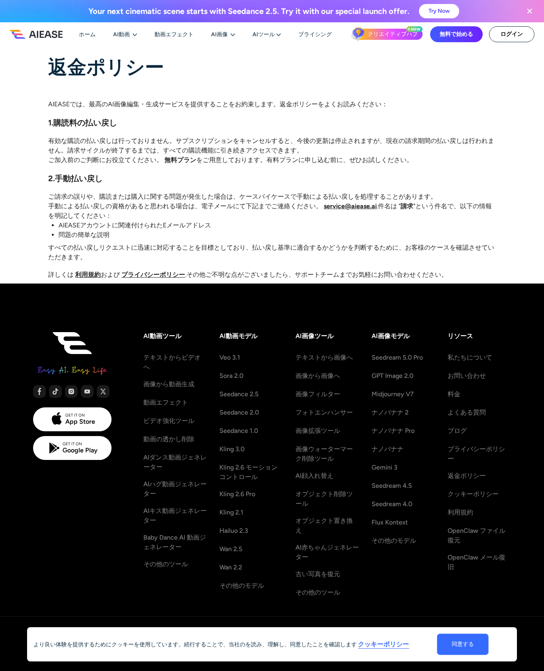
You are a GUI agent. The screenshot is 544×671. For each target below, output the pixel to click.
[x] (103, 391)
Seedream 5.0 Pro (397, 357)
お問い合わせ (467, 376)
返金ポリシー (467, 475)
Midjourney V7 (393, 394)
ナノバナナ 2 (390, 412)
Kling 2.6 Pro (237, 494)
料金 (454, 394)
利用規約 (460, 512)
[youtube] (87, 391)
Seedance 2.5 (238, 394)
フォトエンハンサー (324, 412)
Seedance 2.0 (239, 412)
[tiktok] (55, 391)
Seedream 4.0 (392, 504)
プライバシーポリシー (476, 453)
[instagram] (71, 391)
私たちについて (470, 357)
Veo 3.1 (229, 357)
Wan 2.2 (230, 567)
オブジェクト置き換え (324, 525)
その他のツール (165, 564)
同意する (463, 644)
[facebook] (39, 391)
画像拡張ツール (317, 430)
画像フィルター (317, 394)
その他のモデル (241, 585)
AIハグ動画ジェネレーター (175, 488)
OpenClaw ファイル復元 (476, 535)
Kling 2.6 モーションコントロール (248, 472)
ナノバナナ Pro (393, 430)
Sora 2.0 (231, 376)
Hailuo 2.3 (233, 530)
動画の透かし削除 (168, 439)
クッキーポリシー (473, 494)
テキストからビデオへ (172, 362)
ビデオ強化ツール (168, 421)
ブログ (457, 430)
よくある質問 (467, 412)
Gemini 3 (384, 467)
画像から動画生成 (168, 384)
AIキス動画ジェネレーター (175, 515)
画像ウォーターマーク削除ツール (324, 453)
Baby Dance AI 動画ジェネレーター (174, 542)
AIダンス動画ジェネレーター (175, 462)
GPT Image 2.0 (392, 376)
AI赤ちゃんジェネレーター (327, 552)
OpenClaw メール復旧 (476, 562)
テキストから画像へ (324, 357)
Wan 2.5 (230, 549)
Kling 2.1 (231, 512)
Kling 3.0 (232, 449)
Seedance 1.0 (238, 430)
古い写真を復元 (317, 574)
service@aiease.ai (350, 206)
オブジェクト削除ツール (324, 498)
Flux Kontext (390, 522)
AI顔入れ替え (314, 475)
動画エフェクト (165, 402)
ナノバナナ (387, 449)
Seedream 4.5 (392, 485)
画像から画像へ (317, 376)
